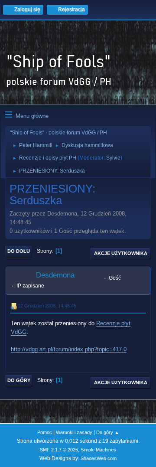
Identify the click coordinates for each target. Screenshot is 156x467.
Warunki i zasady (74, 432)
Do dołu (18, 251)
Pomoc (44, 432)
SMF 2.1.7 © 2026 (59, 449)
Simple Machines (98, 449)
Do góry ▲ (107, 432)
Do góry (18, 380)
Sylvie (113, 158)
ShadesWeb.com (99, 458)
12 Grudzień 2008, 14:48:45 (47, 305)
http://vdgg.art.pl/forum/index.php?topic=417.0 (69, 349)
